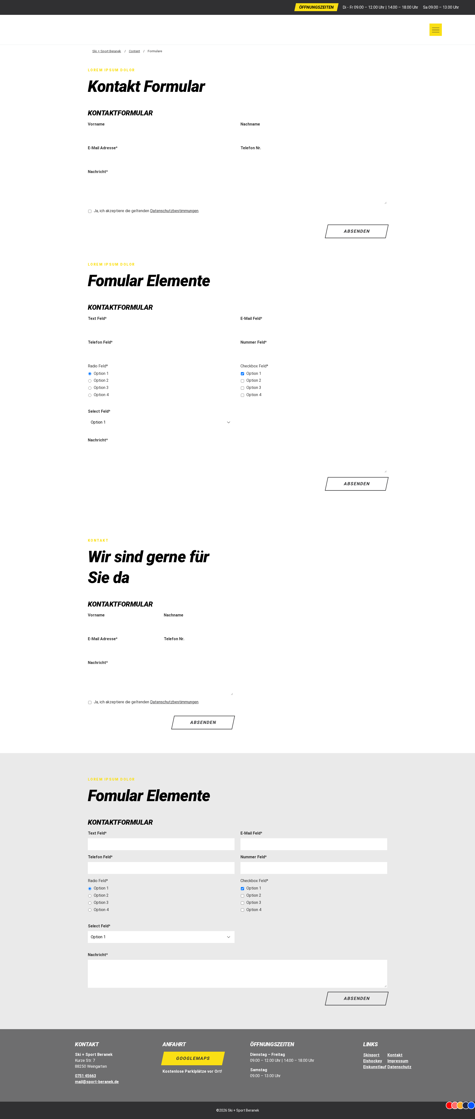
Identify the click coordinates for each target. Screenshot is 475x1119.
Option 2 (101, 380)
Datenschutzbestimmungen (174, 210)
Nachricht (98, 171)
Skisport (371, 1055)
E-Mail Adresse (103, 147)
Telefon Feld (100, 342)
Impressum (397, 1061)
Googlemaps (193, 1058)
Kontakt (395, 1055)
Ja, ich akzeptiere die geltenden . (146, 210)
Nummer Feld (253, 342)
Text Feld (97, 318)
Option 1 (101, 373)
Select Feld (99, 411)
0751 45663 (85, 1075)
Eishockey (372, 1061)
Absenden (356, 231)
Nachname (250, 124)
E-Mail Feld (251, 318)
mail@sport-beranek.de (97, 1081)
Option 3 (101, 387)
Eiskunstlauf (374, 1067)
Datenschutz (399, 1067)
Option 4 (101, 394)
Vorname (96, 124)
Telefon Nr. (250, 148)
